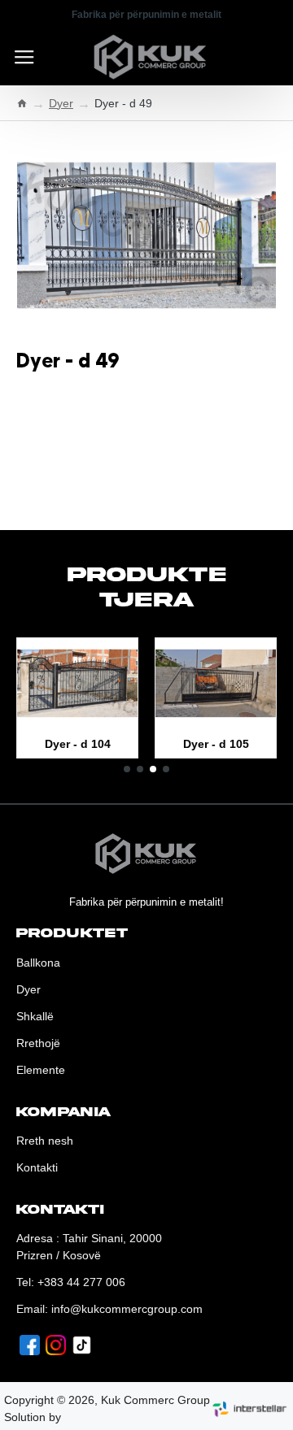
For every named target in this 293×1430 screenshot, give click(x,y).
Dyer (61, 103)
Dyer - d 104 (78, 743)
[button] (127, 769)
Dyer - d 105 (216, 743)
